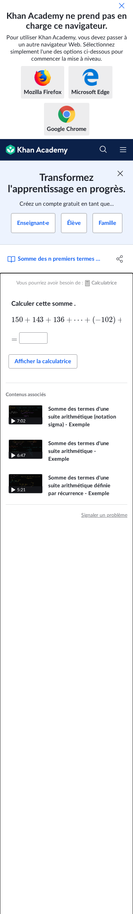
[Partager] (120, 259)
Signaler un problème (104, 515)
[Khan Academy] (34, 149)
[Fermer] (121, 5)
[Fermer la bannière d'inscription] (120, 173)
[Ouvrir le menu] (123, 149)
